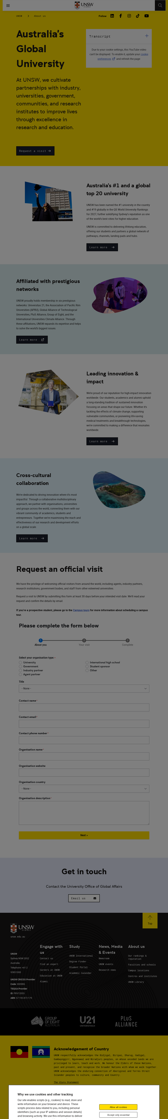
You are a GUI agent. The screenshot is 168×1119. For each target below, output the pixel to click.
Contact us (46, 958)
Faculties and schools (142, 964)
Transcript (100, 36)
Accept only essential (118, 1115)
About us (40, 15)
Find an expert (49, 964)
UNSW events (106, 964)
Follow (102, 16)
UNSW (19, 15)
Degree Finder (77, 961)
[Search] (160, 5)
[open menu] (8, 5)
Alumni (44, 981)
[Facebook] (120, 15)
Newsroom (104, 958)
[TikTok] (137, 15)
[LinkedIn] (112, 15)
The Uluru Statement (66, 1082)
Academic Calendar (80, 973)
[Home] (84, 5)
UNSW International (81, 955)
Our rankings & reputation (137, 957)
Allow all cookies (118, 1107)
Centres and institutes (142, 976)
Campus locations (138, 970)
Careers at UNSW (50, 969)
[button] (35, 151)
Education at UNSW (51, 975)
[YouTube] (146, 15)
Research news (107, 969)
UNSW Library (136, 981)
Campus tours (81, 610)
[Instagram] (129, 15)
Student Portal (78, 967)
